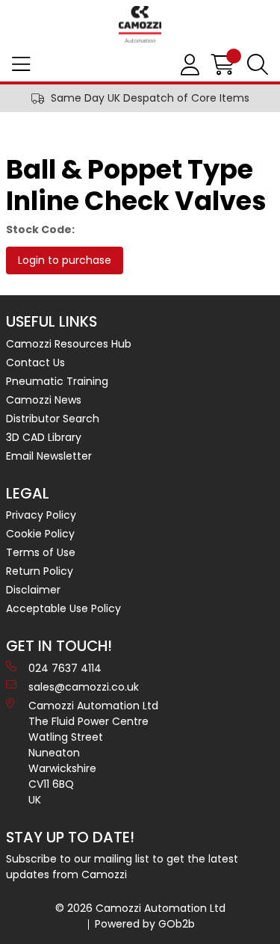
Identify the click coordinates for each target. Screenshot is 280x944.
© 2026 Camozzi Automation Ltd (140, 908)
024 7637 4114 (65, 668)
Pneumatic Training (57, 381)
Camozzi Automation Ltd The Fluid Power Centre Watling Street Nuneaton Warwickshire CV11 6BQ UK (93, 752)
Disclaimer (33, 589)
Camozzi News (43, 399)
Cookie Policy (40, 533)
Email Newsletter (49, 455)
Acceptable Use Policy (63, 608)
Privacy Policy (41, 515)
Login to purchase (64, 260)
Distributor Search (52, 418)
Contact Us (35, 362)
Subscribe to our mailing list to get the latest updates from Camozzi (122, 866)
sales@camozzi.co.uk (83, 686)
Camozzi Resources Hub (68, 343)
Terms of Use (40, 552)
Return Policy (39, 571)
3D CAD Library (43, 437)
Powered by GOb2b (145, 923)
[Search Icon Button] (257, 65)
